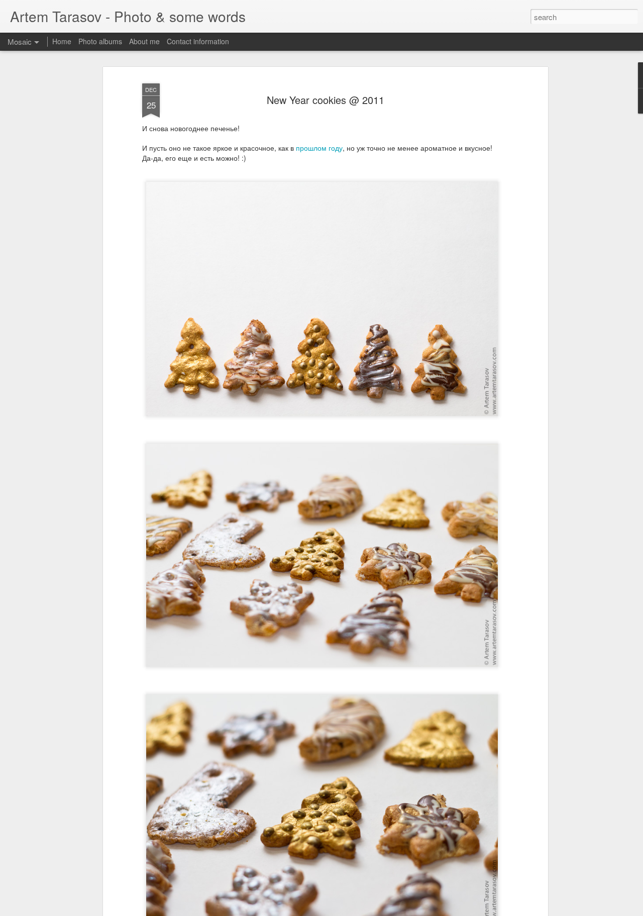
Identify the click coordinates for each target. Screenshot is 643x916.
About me (144, 41)
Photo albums (100, 41)
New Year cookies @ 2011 (325, 99)
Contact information (198, 41)
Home (61, 41)
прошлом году (319, 148)
